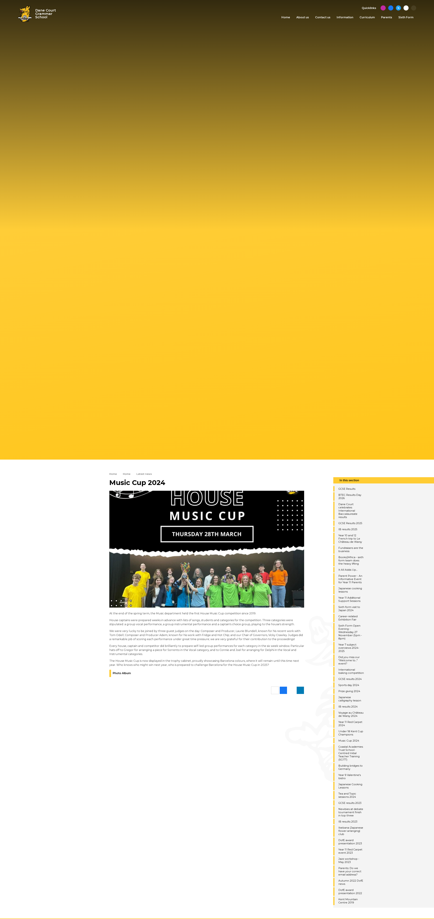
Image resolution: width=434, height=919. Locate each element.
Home (113, 474)
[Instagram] (383, 7)
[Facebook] (390, 7)
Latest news (144, 474)
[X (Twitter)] (398, 7)
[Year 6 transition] (406, 7)
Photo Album (122, 673)
